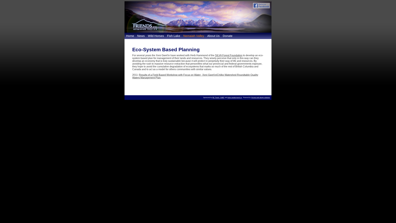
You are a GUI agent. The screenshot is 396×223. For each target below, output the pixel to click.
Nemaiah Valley (193, 35)
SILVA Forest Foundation (228, 55)
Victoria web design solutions (260, 97)
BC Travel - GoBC (218, 97)
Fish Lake (173, 35)
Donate (227, 35)
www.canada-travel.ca (235, 97)
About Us (213, 35)
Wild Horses (156, 35)
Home (130, 35)
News (141, 35)
